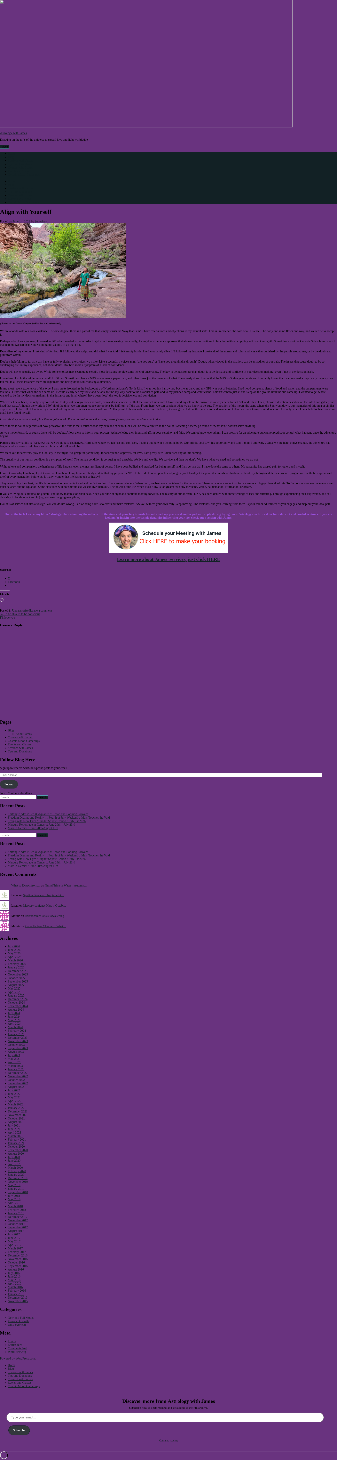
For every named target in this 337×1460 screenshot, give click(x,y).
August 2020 (16, 1153)
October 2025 (16, 978)
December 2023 (17, 1037)
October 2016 (16, 1262)
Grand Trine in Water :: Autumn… (66, 885)
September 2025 (18, 981)
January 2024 (16, 1034)
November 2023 (18, 1041)
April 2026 (14, 957)
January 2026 (16, 967)
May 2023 (14, 1058)
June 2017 (14, 1237)
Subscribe (19, 1430)
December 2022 (17, 1072)
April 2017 (14, 1245)
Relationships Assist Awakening (44, 916)
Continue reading (168, 1440)
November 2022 (18, 1076)
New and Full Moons (21, 1317)
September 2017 (18, 1227)
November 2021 (18, 1115)
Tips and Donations (20, 164)
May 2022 (14, 1097)
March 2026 (15, 960)
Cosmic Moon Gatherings (24, 174)
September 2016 (18, 1266)
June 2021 (14, 1129)
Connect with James (20, 167)
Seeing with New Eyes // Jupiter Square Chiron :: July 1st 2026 (47, 821)
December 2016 (17, 1255)
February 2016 (17, 1290)
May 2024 (14, 1020)
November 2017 (18, 1220)
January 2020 (16, 1174)
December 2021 (17, 1111)
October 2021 (16, 1118)
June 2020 (14, 1160)
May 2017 (14, 1241)
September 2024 (18, 1006)
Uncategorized (21, 610)
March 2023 (15, 1065)
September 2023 (18, 1048)
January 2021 (16, 1143)
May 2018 (14, 1199)
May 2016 (14, 1280)
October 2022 (16, 1079)
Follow (8, 784)
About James (24, 733)
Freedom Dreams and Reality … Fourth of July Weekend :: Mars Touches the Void (59, 817)
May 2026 (14, 953)
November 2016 (18, 1259)
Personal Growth (18, 1321)
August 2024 (16, 1009)
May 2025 (14, 988)
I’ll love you (9, 617)
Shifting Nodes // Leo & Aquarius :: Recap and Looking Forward (48, 814)
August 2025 (16, 985)
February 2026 (17, 964)
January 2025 (16, 995)
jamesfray (41, 221)
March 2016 (15, 1287)
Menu (5, 146)
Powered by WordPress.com (17, 1358)
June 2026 (14, 949)
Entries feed (15, 1344)
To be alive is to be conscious (20, 614)
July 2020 (14, 1157)
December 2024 (17, 999)
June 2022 (14, 1093)
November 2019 (18, 1181)
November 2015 (18, 1301)
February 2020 (17, 1171)
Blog (11, 157)
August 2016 (16, 1269)
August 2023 (16, 1051)
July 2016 (14, 1273)
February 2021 (17, 1139)
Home (11, 153)
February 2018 (17, 1209)
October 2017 (16, 1223)
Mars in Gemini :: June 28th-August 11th (33, 828)
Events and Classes (19, 171)
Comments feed (17, 1348)
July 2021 (14, 1125)
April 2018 (14, 1202)
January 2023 (16, 1069)
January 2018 (16, 1213)
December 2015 (17, 1297)
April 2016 (14, 1283)
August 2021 (16, 1122)
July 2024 (14, 1013)
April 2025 (14, 992)
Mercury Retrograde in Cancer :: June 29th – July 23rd (41, 824)
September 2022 (18, 1083)
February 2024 (17, 1030)
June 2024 (14, 1016)
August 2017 (16, 1230)
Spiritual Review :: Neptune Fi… (43, 895)
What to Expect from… (25, 885)
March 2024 (15, 1027)
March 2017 (15, 1248)
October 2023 (16, 1044)
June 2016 (14, 1276)
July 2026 (14, 946)
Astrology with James (13, 133)
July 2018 (14, 1195)
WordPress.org (17, 1351)
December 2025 (17, 971)
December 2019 (17, 1178)
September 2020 (18, 1150)
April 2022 (14, 1101)
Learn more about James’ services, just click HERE (168, 559)
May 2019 (14, 1185)
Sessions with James (20, 160)
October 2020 (16, 1146)
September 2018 (18, 1192)
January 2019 (16, 1188)
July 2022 (14, 1090)
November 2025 (18, 974)
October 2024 (16, 1002)
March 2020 (15, 1167)
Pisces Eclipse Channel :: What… (45, 926)
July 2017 (14, 1234)
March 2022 (15, 1104)
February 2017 (17, 1252)
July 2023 (14, 1055)
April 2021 (14, 1132)
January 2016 (16, 1294)
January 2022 (16, 1108)
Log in (12, 1341)
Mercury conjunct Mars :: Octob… (44, 905)
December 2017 (17, 1216)
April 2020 (14, 1164)
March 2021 (15, 1136)
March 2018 (15, 1206)
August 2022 (16, 1086)
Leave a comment (41, 610)
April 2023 (14, 1062)
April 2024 (14, 1023)
